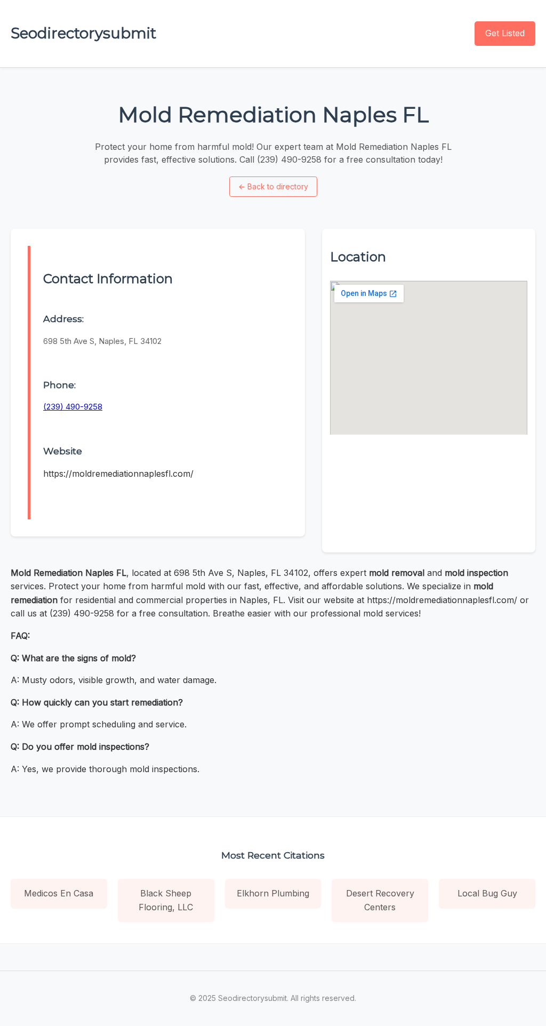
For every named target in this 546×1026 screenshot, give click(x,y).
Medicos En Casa (58, 893)
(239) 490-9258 (72, 407)
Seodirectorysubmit (83, 33)
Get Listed (505, 33)
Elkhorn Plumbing (273, 893)
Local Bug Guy (487, 893)
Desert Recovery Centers (380, 900)
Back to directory (273, 186)
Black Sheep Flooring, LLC (166, 900)
